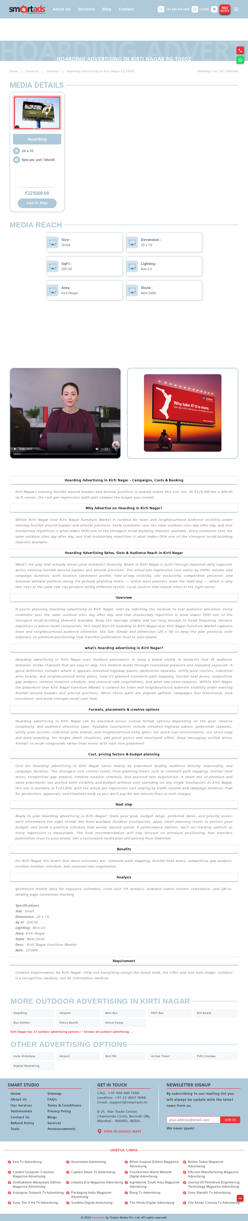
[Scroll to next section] (240, 1198)
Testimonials (21, 1111)
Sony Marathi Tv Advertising (209, 1192)
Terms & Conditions (59, 1105)
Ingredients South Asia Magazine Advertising (155, 1184)
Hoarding (20, 1013)
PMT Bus (157, 1013)
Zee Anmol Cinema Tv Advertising (214, 1202)
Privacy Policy (59, 1111)
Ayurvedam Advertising (88, 1161)
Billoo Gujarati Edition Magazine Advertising (154, 1164)
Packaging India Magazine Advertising (91, 1195)
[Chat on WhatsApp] (240, 60)
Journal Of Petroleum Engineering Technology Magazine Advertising (214, 1184)
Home (16, 1093)
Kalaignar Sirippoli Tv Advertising (38, 1192)
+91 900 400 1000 (178, 9)
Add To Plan (37, 203)
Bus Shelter (22, 1022)
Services (86, 9)
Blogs (52, 1117)
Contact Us (20, 1117)
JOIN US (230, 1120)
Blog (106, 9)
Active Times (160, 1056)
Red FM (110, 1056)
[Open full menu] (236, 9)
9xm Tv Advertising (27, 1161)
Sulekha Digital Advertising (92, 1202)
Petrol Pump (114, 1022)
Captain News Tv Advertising (93, 1172)
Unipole (65, 1013)
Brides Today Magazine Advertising (206, 1164)
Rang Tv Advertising (145, 1192)
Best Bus (111, 1013)
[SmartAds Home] (27, 9)
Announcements (59, 1129)
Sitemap (54, 1093)
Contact (126, 9)
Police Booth (68, 1022)
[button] (161, 9)
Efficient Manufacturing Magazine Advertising (213, 1174)
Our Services (21, 1105)
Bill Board (204, 1013)
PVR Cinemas (206, 1056)
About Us (62, 9)
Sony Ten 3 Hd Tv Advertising (35, 1202)
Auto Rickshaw (24, 1056)
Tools (15, 1129)
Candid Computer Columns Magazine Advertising (33, 1174)
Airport (64, 1056)
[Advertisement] (124, 337)
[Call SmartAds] (240, 50)
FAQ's (52, 1099)
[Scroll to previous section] (240, 1189)
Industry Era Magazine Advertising (97, 1182)
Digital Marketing (27, 1066)
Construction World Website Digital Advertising (151, 1174)
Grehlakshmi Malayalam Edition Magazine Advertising (37, 1184)
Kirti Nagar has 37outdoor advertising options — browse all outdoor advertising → (72, 1032)
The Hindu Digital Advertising (152, 1202)
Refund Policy (22, 1123)
